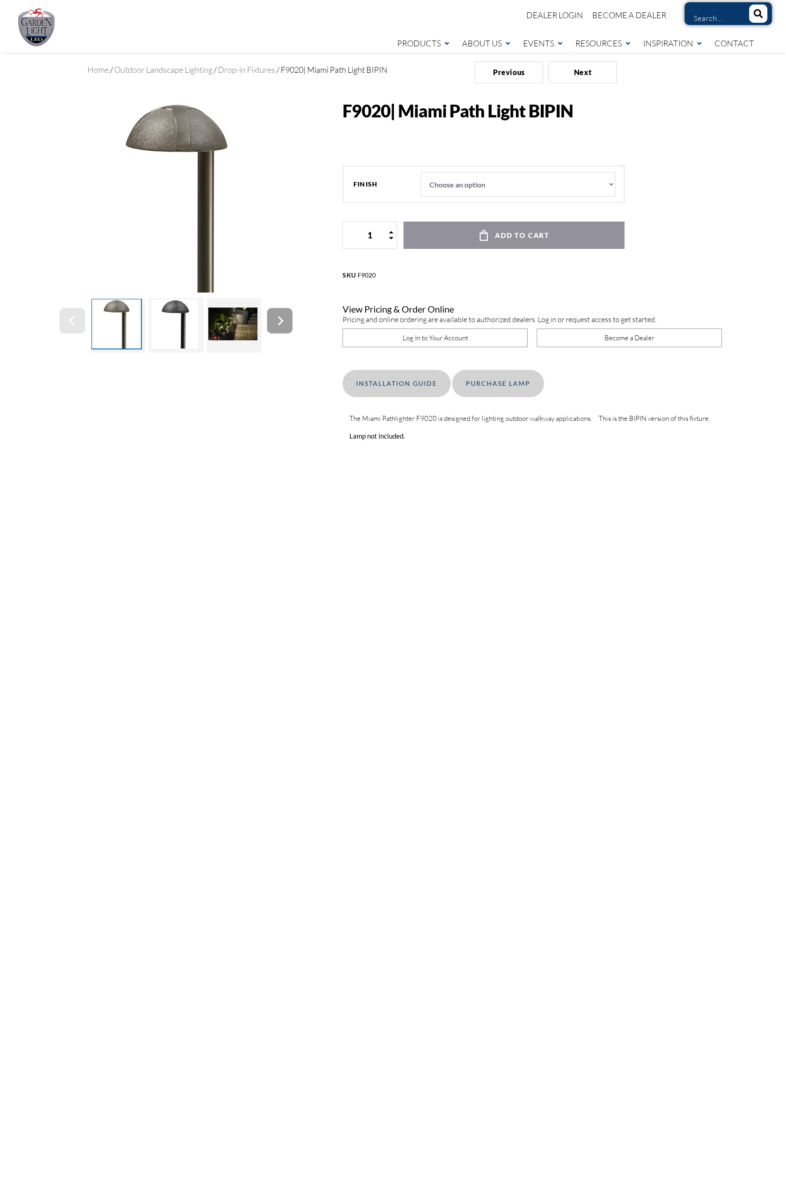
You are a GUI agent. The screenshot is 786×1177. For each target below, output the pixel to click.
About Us (482, 43)
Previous (509, 72)
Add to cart (522, 235)
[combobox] (713, 18)
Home (98, 70)
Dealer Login (554, 15)
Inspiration (668, 43)
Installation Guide (396, 383)
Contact (734, 43)
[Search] (758, 14)
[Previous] (72, 320)
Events (538, 43)
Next (583, 72)
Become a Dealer (629, 15)
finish (365, 184)
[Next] (279, 320)
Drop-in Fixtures (246, 70)
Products (419, 43)
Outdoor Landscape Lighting (163, 70)
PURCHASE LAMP (498, 383)
